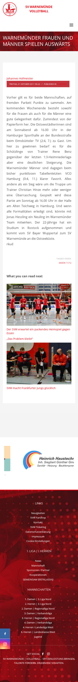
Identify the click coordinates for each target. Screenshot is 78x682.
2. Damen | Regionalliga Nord (38, 608)
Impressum (38, 536)
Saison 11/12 (65, 262)
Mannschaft (38, 565)
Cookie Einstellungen (38, 541)
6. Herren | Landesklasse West (38, 632)
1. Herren (62, 84)
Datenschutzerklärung (38, 531)
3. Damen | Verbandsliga (38, 613)
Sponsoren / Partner (38, 570)
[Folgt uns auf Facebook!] (43, 654)
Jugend (38, 636)
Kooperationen (38, 574)
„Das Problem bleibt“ (20, 339)
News (38, 561)
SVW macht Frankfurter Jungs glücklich (31, 388)
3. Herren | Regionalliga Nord (38, 618)
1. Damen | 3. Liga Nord (38, 599)
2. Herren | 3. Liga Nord (38, 604)
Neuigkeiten (38, 513)
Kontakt (38, 522)
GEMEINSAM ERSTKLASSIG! (38, 579)
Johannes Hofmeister (20, 78)
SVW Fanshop (38, 517)
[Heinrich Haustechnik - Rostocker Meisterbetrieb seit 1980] (39, 460)
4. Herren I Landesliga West (38, 627)
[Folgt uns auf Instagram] (5, 644)
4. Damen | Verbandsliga (38, 622)
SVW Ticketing (38, 527)
